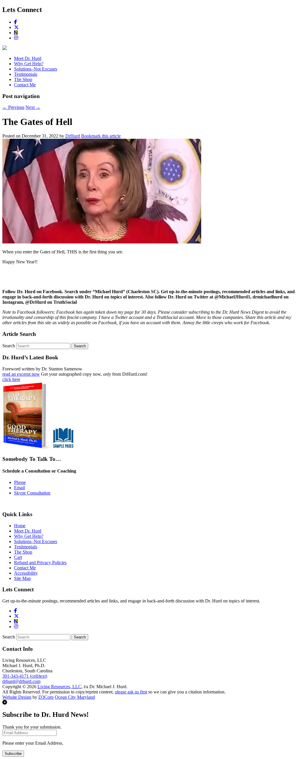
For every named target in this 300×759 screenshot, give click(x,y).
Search (8, 345)
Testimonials (25, 74)
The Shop (23, 79)
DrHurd (72, 135)
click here (11, 379)
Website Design (16, 697)
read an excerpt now (21, 374)
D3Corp (46, 697)
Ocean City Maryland (75, 697)
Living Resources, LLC (59, 686)
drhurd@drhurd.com (21, 681)
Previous (13, 107)
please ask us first (131, 691)
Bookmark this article (101, 135)
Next (32, 107)
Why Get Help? (28, 63)
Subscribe (13, 753)
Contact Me (25, 84)
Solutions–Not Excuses (35, 68)
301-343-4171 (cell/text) (24, 676)
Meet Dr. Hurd (27, 58)
